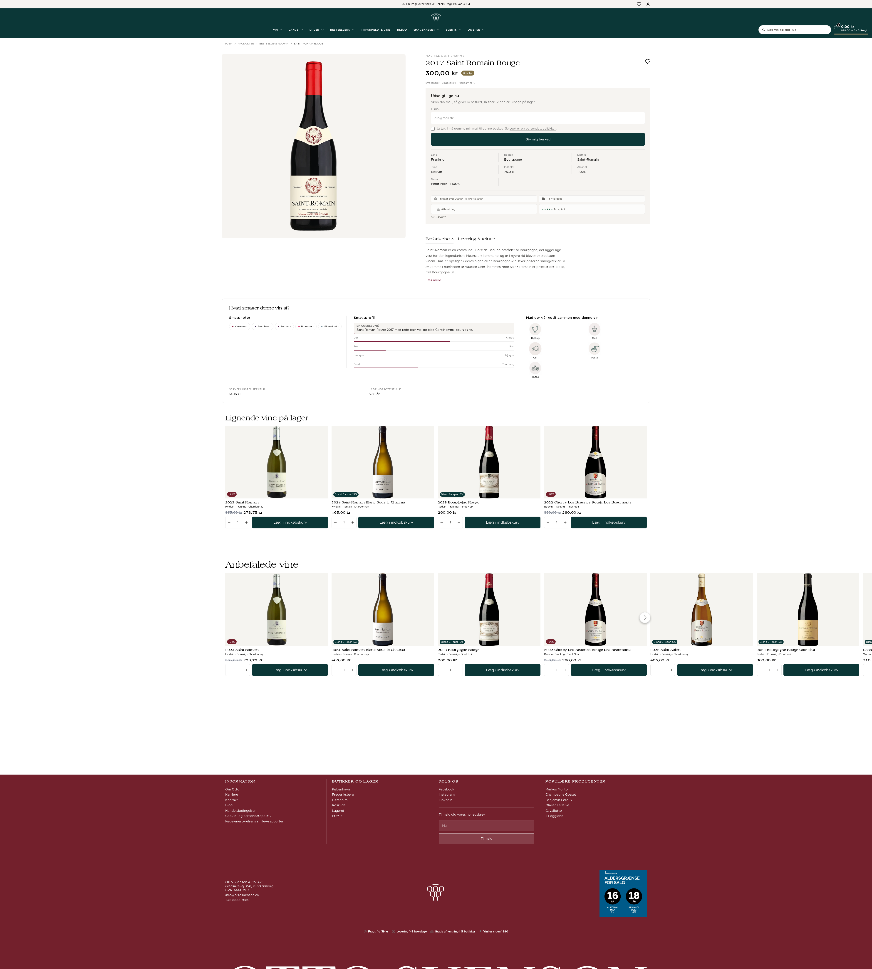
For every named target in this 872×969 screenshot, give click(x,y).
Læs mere (433, 280)
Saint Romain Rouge (308, 43)
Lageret (338, 810)
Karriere (231, 794)
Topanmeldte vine (375, 29)
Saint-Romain (588, 159)
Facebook (446, 789)
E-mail (435, 109)
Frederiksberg (343, 794)
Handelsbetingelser (240, 810)
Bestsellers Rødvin (273, 43)
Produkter (246, 43)
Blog (229, 805)
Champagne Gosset (560, 794)
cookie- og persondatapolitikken (533, 128)
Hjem (228, 43)
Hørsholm (339, 800)
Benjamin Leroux (558, 800)
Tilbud (401, 29)
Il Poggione (554, 816)
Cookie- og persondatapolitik (248, 816)
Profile (337, 816)
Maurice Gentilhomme (445, 55)
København (341, 789)
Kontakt (231, 800)
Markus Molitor (557, 789)
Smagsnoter (432, 82)
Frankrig (437, 159)
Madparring (466, 82)
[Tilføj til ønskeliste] (647, 61)
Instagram (447, 794)
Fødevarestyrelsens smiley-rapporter (254, 821)
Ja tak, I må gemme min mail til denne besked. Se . (496, 128)
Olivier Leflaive (557, 805)
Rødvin (436, 172)
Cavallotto (553, 810)
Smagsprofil (449, 82)
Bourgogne (513, 159)
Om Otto (232, 789)
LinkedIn (445, 800)
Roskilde (338, 805)
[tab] (439, 240)
